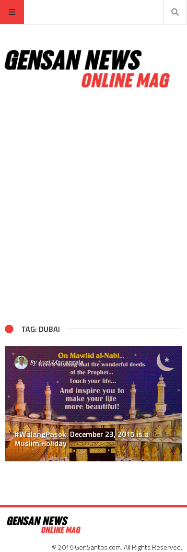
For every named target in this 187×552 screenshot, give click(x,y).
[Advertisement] (93, 206)
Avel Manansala (60, 362)
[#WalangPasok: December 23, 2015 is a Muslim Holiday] (93, 404)
